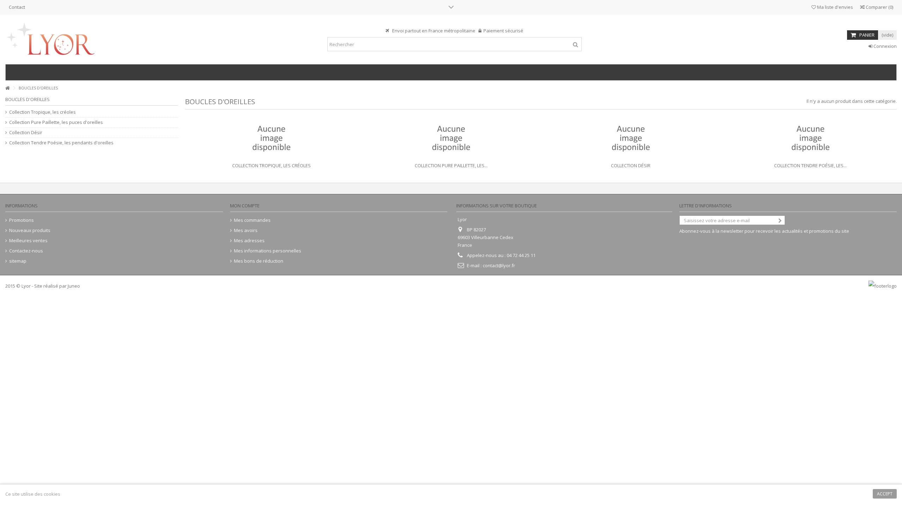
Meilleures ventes (28, 241)
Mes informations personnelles (267, 251)
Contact (17, 7)
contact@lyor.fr (499, 265)
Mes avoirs (246, 230)
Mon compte (245, 205)
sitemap (17, 261)
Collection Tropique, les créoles (271, 165)
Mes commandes (252, 220)
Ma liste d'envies (834, 7)
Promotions (21, 220)
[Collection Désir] (630, 139)
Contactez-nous (26, 251)
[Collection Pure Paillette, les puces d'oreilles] (451, 139)
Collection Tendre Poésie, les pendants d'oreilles (61, 143)
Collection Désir (630, 165)
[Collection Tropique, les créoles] (271, 139)
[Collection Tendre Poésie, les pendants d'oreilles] (810, 139)
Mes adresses (249, 241)
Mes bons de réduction (258, 261)
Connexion (884, 46)
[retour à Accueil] (7, 88)
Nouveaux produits (29, 230)
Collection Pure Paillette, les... (451, 165)
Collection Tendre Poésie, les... (810, 165)
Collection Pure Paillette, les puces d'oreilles (56, 122)
